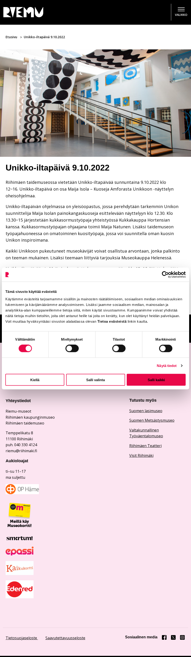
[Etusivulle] (30, 12)
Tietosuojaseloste (22, 637)
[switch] (72, 348)
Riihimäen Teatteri (145, 445)
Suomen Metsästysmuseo (151, 420)
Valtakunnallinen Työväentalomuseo (146, 433)
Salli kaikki (156, 380)
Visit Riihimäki (141, 455)
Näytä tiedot (167, 366)
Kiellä (34, 380)
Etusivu (12, 37)
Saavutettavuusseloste (65, 637)
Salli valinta (95, 380)
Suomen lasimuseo (145, 410)
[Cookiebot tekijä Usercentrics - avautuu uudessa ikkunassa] (165, 274)
